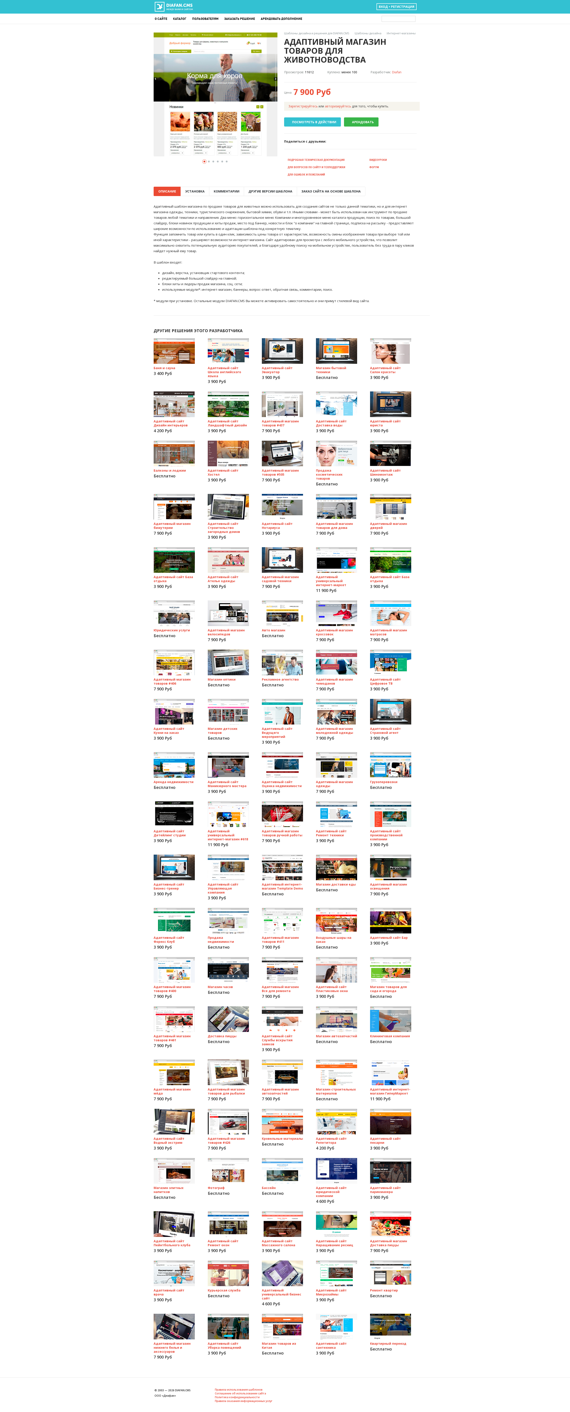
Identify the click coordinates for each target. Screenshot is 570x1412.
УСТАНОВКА (195, 191)
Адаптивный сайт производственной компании (386, 835)
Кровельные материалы (282, 1138)
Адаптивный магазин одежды (334, 784)
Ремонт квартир (384, 1290)
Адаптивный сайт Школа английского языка (224, 372)
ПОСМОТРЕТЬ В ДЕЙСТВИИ (314, 122)
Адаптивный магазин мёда (172, 1091)
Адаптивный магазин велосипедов (226, 632)
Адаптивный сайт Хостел (223, 472)
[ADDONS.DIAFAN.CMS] (174, 7)
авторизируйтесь (338, 106)
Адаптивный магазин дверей (388, 526)
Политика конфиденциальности (237, 1397)
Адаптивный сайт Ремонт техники (331, 833)
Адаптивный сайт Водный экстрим (169, 1140)
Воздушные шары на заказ (333, 939)
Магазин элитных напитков (168, 1190)
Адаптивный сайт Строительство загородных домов (224, 528)
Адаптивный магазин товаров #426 (226, 1140)
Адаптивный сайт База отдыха (173, 579)
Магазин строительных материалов (336, 1091)
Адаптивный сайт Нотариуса (277, 526)
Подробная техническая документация (316, 160)
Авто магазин (273, 630)
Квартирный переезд (388, 1343)
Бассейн (269, 1188)
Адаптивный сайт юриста (385, 423)
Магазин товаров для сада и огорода (388, 989)
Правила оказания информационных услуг (243, 1401)
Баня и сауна (164, 368)
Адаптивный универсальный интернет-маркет (331, 581)
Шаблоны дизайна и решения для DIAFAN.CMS (316, 33)
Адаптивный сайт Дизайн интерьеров (171, 423)
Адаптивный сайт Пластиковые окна (332, 989)
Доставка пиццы (222, 1036)
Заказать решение (239, 19)
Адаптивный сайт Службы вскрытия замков (277, 1040)
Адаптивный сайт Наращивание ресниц (334, 1243)
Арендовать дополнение (281, 19)
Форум (374, 167)
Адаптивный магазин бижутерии (172, 526)
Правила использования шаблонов (239, 1390)
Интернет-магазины (401, 33)
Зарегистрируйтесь (303, 106)
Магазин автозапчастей (336, 1036)
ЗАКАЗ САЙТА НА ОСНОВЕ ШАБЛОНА (331, 191)
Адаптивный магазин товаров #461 (172, 1038)
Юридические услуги (172, 630)
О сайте (161, 19)
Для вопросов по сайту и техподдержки (316, 167)
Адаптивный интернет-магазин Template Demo (282, 886)
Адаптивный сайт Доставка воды (331, 423)
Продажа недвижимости (221, 939)
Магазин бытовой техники (331, 370)
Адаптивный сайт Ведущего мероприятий (277, 732)
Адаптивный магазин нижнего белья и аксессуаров (172, 1347)
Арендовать (363, 122)
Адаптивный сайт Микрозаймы (331, 1292)
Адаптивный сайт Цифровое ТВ (385, 681)
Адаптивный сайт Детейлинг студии (170, 833)
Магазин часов (220, 987)
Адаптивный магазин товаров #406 (172, 681)
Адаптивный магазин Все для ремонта (280, 989)
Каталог (179, 19)
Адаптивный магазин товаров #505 (280, 472)
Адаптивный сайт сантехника (331, 1345)
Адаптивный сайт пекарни (385, 1140)
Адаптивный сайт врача (169, 1292)
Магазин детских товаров (222, 730)
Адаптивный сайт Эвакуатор (277, 370)
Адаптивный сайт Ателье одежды (223, 579)
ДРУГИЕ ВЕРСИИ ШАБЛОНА (270, 191)
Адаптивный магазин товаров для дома (334, 526)
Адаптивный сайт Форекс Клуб (169, 939)
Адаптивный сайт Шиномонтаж (385, 472)
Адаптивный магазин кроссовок (334, 632)
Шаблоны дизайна (368, 33)
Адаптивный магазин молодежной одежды (334, 730)
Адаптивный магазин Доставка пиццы (388, 1243)
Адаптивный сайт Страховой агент (385, 730)
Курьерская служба (224, 1290)
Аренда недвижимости (173, 782)
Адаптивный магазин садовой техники (280, 579)
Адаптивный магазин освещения (388, 886)
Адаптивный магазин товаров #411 (280, 939)
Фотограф (216, 1188)
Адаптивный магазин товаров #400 (172, 989)
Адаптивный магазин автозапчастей (280, 1091)
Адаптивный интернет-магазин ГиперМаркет (390, 1091)
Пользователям (205, 19)
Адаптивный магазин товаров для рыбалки (226, 1091)
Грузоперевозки (383, 782)
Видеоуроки (378, 160)
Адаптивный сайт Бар (389, 937)
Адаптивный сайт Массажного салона (278, 1243)
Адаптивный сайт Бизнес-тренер (169, 886)
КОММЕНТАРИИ (226, 191)
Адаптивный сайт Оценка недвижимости (282, 784)
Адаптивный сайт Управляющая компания (223, 888)
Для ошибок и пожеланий (306, 174)
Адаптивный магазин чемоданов (334, 681)
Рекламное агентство (280, 679)
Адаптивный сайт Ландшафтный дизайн (227, 423)
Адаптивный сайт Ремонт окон (223, 1243)
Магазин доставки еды (336, 884)
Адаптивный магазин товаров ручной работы (282, 833)
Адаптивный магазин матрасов (388, 632)
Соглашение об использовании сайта (240, 1393)
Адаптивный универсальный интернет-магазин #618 (228, 835)
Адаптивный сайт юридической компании (331, 1192)
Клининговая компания (390, 1036)
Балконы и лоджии (170, 470)
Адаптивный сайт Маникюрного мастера (227, 784)
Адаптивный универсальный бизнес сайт (281, 1294)
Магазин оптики (222, 679)
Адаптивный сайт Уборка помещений (224, 1345)
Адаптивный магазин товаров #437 (280, 423)
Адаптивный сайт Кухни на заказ (169, 730)
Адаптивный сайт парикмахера (385, 1190)
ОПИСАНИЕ (167, 191)
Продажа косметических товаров (329, 474)
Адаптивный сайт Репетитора (331, 1140)
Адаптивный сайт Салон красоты (385, 370)
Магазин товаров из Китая (279, 1345)
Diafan (396, 72)
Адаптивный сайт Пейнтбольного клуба (172, 1243)
